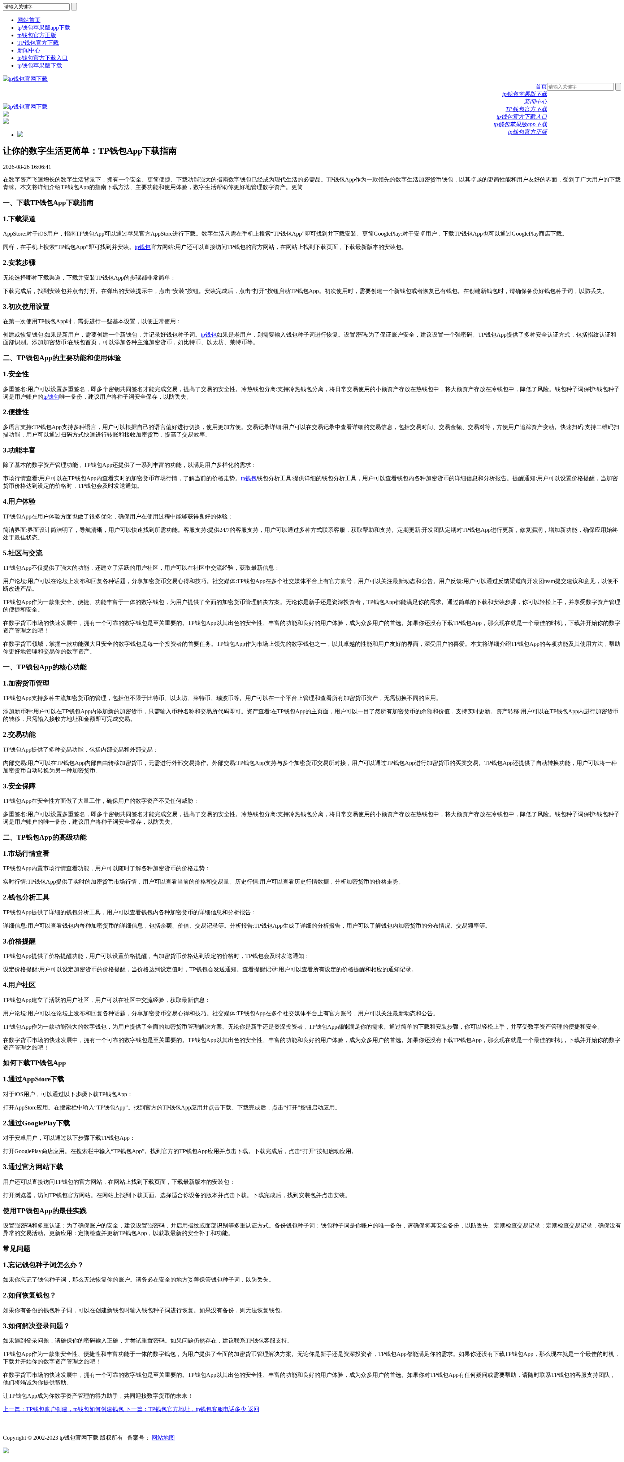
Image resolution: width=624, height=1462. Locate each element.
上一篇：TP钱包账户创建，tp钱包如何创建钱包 (64, 1409)
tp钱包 (143, 247)
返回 (253, 1409)
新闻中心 (28, 50)
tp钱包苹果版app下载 (43, 28)
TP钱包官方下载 (38, 43)
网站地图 (163, 1438)
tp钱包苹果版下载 (39, 65)
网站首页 (28, 20)
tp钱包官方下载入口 (42, 58)
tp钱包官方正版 (36, 35)
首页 (541, 86)
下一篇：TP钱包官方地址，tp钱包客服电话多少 (186, 1409)
